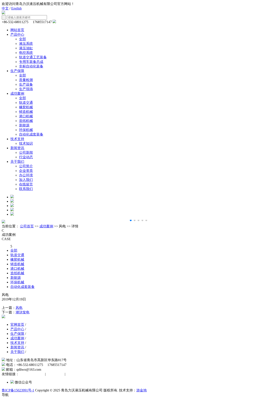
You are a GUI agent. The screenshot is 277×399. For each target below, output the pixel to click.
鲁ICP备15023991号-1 (18, 390)
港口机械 (26, 116)
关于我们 (17, 161)
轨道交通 (26, 102)
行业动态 (26, 157)
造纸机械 (26, 121)
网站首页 (17, 30)
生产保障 (17, 71)
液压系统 (26, 43)
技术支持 (17, 139)
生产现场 (26, 89)
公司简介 (26, 166)
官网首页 (17, 324)
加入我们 (26, 180)
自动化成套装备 (31, 134)
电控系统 (26, 52)
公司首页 (27, 226)
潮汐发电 (22, 312)
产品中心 (17, 34)
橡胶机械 (26, 107)
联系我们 (26, 189)
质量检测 (26, 80)
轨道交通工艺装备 (33, 57)
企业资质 (26, 170)
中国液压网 (55, 374)
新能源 (24, 125)
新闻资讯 (17, 148)
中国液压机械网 (32, 374)
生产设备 (26, 84)
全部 (22, 39)
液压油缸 (26, 48)
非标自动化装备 (31, 66)
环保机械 (26, 130)
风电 (19, 308)
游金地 (141, 390)
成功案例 (17, 93)
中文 (5, 8)
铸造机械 (26, 111)
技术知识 (26, 143)
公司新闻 (26, 152)
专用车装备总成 (31, 62)
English (16, 8)
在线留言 (26, 184)
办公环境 (26, 175)
